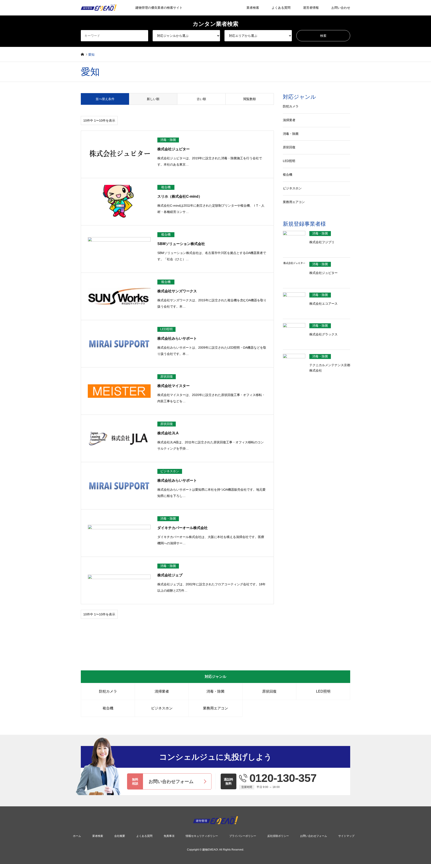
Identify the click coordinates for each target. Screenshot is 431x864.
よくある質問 (281, 7)
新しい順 (153, 99)
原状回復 (289, 147)
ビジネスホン (292, 188)
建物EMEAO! (210, 849)
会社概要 (119, 836)
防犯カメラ (291, 106)
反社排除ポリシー (278, 836)
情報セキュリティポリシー (202, 836)
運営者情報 (311, 7)
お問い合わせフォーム (313, 836)
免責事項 (169, 836)
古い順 (201, 99)
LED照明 (289, 161)
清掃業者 (289, 120)
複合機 (287, 174)
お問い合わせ (340, 7)
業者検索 (252, 7)
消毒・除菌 (291, 134)
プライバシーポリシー (242, 836)
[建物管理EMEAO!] (215, 821)
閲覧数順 (249, 99)
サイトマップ (346, 836)
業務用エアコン (294, 202)
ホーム (77, 836)
